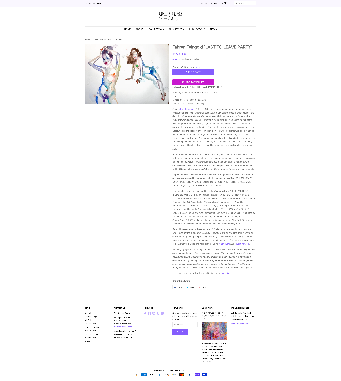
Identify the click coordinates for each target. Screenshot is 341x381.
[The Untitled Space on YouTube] (162, 314)
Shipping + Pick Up (93, 334)
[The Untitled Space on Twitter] (144, 314)
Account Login (91, 317)
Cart (229, 3)
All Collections (91, 320)
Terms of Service (92, 327)
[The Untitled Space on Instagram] (153, 314)
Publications (197, 29)
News (213, 29)
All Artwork (176, 29)
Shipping (176, 59)
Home (127, 29)
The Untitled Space (93, 3)
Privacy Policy (91, 331)
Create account (210, 3)
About (139, 29)
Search (88, 313)
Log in (197, 3)
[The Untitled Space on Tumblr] (157, 314)
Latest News (207, 308)
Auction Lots (90, 324)
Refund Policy (91, 338)
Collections (156, 29)
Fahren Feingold (186, 109)
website (226, 273)
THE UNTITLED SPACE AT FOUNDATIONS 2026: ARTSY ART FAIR (214, 316)
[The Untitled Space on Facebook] (149, 314)
